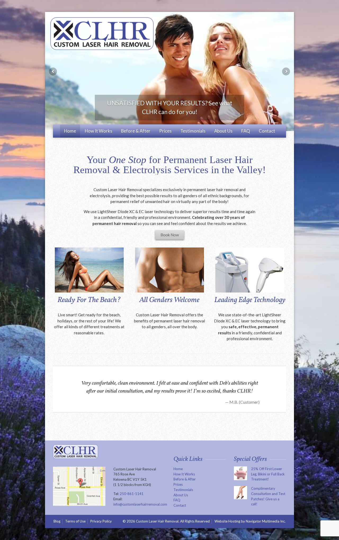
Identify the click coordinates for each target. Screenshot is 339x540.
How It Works (98, 131)
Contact (267, 131)
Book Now (169, 234)
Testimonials (193, 131)
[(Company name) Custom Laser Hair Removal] (102, 33)
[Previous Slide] (53, 71)
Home (70, 131)
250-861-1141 (132, 494)
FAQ (245, 131)
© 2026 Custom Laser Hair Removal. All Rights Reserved (166, 521)
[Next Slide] (286, 71)
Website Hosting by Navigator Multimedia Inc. (250, 521)
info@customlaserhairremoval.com (140, 504)
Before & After (135, 131)
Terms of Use (75, 521)
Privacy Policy (101, 521)
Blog (56, 521)
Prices (165, 131)
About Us (223, 131)
